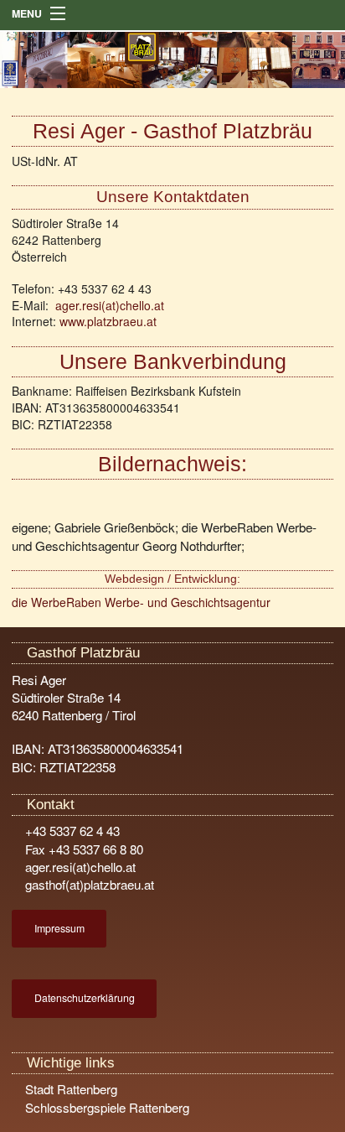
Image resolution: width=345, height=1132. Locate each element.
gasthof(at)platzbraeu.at (88, 884)
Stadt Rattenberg (69, 1089)
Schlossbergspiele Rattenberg (105, 1107)
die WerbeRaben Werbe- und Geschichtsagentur (141, 602)
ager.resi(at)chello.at (109, 305)
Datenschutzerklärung (84, 997)
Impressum (59, 928)
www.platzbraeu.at (108, 321)
